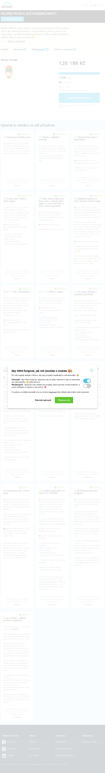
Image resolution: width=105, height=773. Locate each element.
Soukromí (53, 392)
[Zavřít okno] (91, 370)
